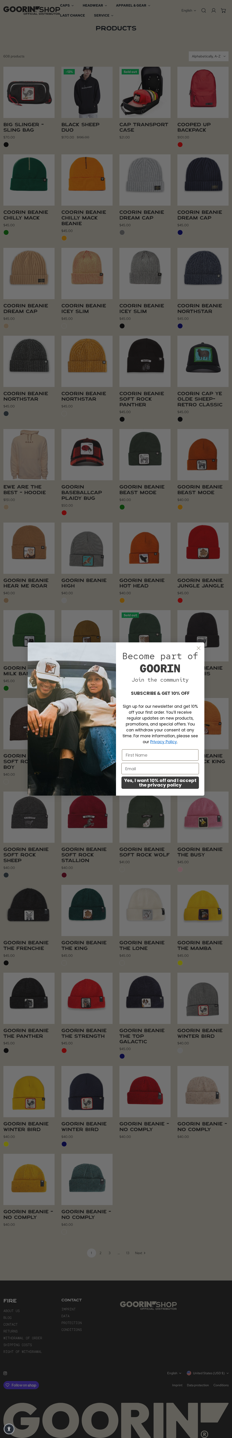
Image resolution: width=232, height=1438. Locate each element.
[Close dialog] (199, 648)
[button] (9, 1428)
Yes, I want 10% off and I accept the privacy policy (160, 782)
